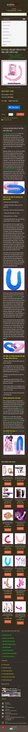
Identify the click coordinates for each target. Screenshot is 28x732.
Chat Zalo (14, 107)
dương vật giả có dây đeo (13, 420)
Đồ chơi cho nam (7, 22)
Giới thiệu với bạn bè (7, 119)
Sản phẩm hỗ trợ (7, 41)
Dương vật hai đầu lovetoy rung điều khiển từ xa (7, 615)
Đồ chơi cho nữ (6, 25)
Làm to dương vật (7, 35)
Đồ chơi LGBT (6, 28)
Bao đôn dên (6, 38)
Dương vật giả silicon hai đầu (10, 133)
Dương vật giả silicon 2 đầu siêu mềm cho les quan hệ (8, 523)
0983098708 (3, 727)
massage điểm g (17, 296)
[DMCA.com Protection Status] (14, 729)
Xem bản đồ (8, 719)
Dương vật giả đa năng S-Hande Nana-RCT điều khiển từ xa (20, 592)
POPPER (4, 44)
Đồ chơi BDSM (6, 31)
